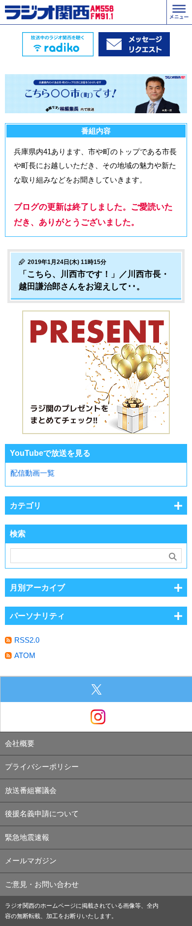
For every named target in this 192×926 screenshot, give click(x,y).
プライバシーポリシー (42, 766)
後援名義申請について (42, 813)
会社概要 (19, 743)
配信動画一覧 (32, 473)
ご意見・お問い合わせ (42, 884)
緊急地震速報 (27, 837)
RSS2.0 (26, 640)
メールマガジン (31, 860)
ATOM (24, 655)
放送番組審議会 (31, 790)
